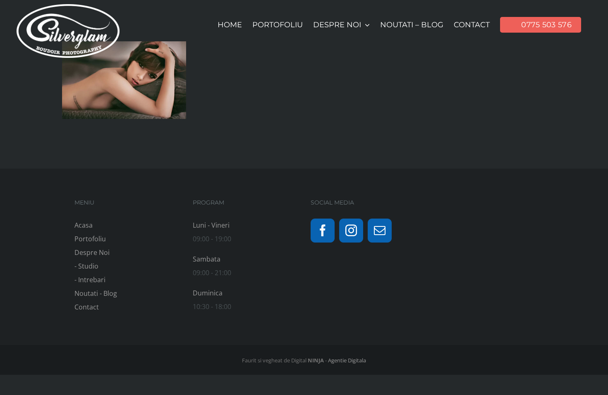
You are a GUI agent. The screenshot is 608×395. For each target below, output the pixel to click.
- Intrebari (89, 279)
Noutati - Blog (95, 293)
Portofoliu (90, 238)
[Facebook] (323, 231)
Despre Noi (92, 252)
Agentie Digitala (347, 360)
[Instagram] (351, 231)
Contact (86, 307)
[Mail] (380, 231)
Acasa (83, 225)
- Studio (86, 266)
